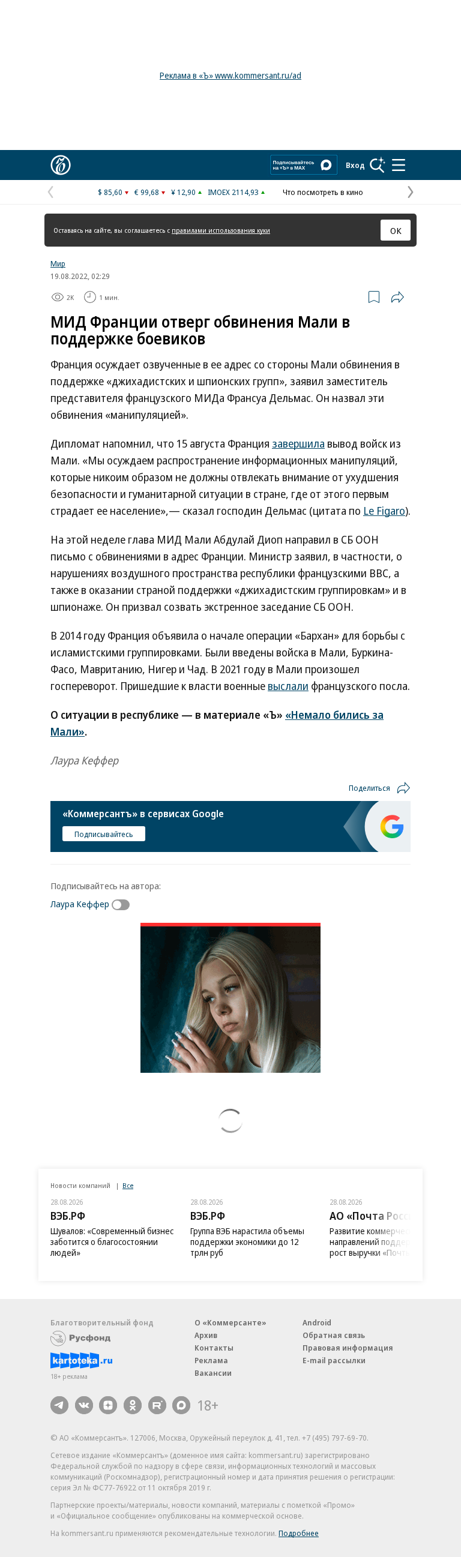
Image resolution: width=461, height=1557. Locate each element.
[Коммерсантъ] (60, 165)
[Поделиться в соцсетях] (397, 297)
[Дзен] (108, 1405)
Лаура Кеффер (79, 904)
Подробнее (299, 1533)
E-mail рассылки (334, 1360)
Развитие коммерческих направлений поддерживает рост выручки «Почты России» (387, 1241)
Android (317, 1322)
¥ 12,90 (183, 192)
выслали (288, 686)
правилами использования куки (221, 230)
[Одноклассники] (133, 1405)
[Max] (181, 1405)
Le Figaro (384, 510)
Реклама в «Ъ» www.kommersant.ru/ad (230, 75)
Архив (205, 1335)
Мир (57, 263)
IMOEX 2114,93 (233, 192)
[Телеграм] (59, 1405)
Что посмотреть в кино (323, 192)
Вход (355, 165)
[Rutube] (157, 1405)
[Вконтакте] (84, 1405)
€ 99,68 (146, 192)
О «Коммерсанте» (230, 1322)
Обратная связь (334, 1335)
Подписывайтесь (103, 834)
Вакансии (213, 1372)
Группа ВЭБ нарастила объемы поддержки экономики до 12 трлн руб (247, 1241)
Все (127, 1185)
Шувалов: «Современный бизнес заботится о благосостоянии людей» (111, 1241)
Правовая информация (348, 1347)
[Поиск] (378, 165)
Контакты (214, 1347)
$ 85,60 (110, 192)
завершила (298, 443)
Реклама (211, 1360)
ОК (396, 230)
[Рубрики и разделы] (399, 165)
